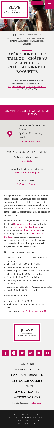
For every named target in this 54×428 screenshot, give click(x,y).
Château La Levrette (27, 184)
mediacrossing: (36, 403)
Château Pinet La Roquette (27, 172)
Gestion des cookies (27, 380)
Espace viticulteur (27, 391)
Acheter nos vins (27, 397)
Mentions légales (27, 369)
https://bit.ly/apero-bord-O (33, 311)
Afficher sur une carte (29, 141)
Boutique (37, 3)
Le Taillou (27, 160)
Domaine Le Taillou (22, 224)
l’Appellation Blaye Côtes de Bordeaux (27, 86)
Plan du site (27, 363)
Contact (27, 386)
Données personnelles (27, 375)
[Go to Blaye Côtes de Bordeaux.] (14, 34)
